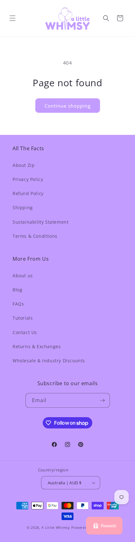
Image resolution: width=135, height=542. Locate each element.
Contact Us (25, 332)
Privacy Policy (28, 179)
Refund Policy (28, 193)
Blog (17, 290)
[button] (12, 18)
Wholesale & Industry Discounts (49, 361)
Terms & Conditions (35, 236)
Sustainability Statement (40, 222)
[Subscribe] (103, 400)
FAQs (18, 304)
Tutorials (23, 318)
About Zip (24, 165)
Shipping (23, 207)
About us (23, 276)
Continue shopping (68, 106)
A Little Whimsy (55, 527)
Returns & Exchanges (37, 346)
